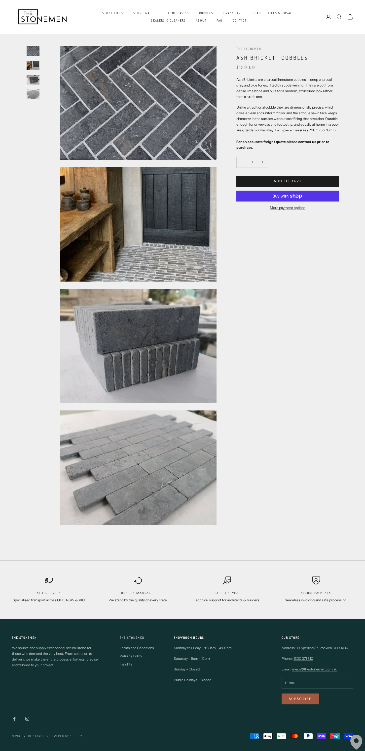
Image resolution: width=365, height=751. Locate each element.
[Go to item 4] (33, 94)
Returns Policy (131, 656)
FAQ (219, 20)
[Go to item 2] (33, 65)
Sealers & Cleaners (168, 20)
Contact (240, 20)
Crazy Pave (233, 13)
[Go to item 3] (33, 80)
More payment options (287, 207)
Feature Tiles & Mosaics (274, 13)
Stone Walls (144, 13)
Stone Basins (177, 13)
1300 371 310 (303, 658)
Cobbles (206, 13)
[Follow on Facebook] (14, 718)
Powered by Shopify (66, 736)
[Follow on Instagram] (27, 718)
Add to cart (288, 181)
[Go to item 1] (33, 51)
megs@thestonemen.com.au (314, 669)
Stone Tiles (112, 13)
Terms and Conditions (137, 648)
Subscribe (300, 699)
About (201, 20)
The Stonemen (248, 49)
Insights (126, 664)
